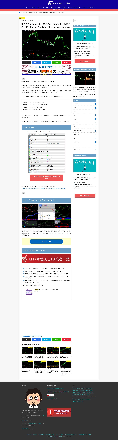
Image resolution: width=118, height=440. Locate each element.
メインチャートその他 (90, 397)
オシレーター (26, 12)
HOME (21, 12)
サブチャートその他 (88, 392)
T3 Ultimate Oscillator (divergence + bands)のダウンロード (46, 177)
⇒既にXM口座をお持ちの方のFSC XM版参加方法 (58, 391)
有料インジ (69, 7)
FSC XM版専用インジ (79, 388)
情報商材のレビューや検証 (35, 423)
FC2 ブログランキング (52, 398)
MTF (55, 7)
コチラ (43, 415)
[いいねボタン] (23, 79)
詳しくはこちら (46, 241)
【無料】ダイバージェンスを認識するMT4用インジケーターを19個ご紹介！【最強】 (43, 188)
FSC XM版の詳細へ (85, 61)
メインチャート (27, 7)
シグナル (51, 7)
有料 (88, 399)
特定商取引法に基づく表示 (85, 434)
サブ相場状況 (77, 394)
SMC (39, 7)
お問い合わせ (91, 7)
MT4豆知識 (89, 388)
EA (74, 7)
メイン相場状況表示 (79, 399)
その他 (46, 7)
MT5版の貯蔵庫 (25, 428)
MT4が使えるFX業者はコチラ (59, 9)
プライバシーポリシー (32, 434)
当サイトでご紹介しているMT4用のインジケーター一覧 (67, 434)
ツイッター (24, 420)
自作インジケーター (62, 7)
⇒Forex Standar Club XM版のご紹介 (55, 388)
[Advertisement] (46, 317)
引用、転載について (50, 434)
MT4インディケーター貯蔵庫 (56, 436)
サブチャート (33, 7)
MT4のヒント (78, 7)
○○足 (43, 7)
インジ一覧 (85, 7)
